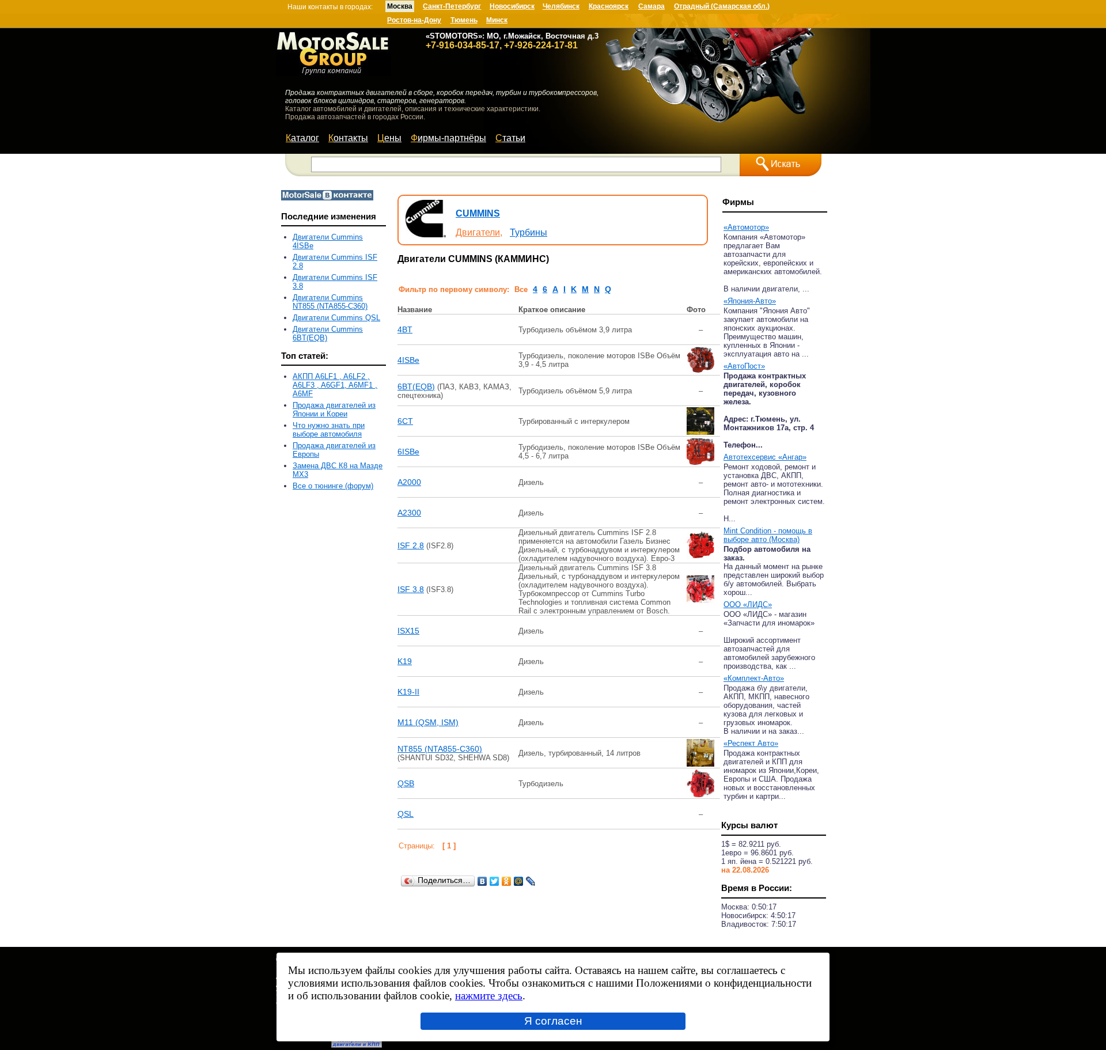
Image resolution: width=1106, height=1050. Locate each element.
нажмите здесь (488, 996)
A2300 (409, 512)
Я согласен (553, 1021)
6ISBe (408, 451)
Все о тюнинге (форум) (333, 486)
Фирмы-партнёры (448, 138)
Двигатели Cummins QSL (336, 317)
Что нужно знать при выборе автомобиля (329, 429)
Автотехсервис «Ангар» (765, 457)
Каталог (302, 138)
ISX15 (408, 630)
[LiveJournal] (531, 881)
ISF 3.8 (410, 589)
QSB (405, 783)
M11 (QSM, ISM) (428, 722)
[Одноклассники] (507, 881)
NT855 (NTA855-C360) (439, 748)
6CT (405, 421)
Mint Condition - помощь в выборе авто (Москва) (768, 535)
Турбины (528, 232)
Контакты (348, 138)
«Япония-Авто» (750, 301)
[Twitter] (494, 881)
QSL (405, 813)
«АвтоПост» (744, 366)
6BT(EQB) (416, 386)
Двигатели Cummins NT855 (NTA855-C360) (330, 301)
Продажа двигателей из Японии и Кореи (334, 409)
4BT (404, 329)
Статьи (510, 138)
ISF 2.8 (410, 545)
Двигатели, (479, 232)
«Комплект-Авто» (754, 678)
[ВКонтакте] (482, 881)
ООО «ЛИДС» (748, 604)
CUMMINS (478, 213)
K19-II (408, 691)
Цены (389, 138)
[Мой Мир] (519, 881)
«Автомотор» (746, 227)
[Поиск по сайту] (780, 165)
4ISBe (408, 360)
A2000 (409, 482)
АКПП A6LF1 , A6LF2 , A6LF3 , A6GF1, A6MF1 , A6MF (335, 385)
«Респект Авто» (751, 743)
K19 (404, 661)
